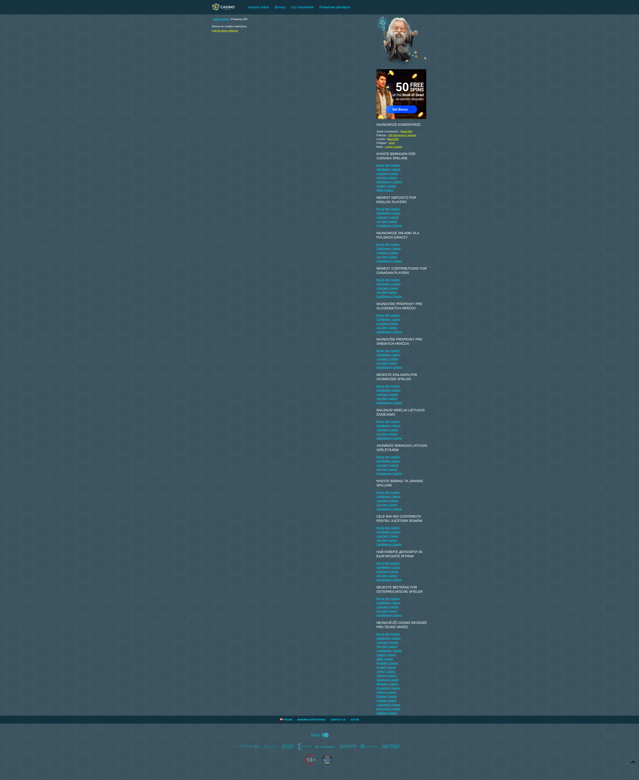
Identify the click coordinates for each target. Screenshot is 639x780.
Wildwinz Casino (387, 684)
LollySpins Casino (388, 704)
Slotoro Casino (386, 692)
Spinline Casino (386, 713)
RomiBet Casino (387, 663)
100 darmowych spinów (402, 135)
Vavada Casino (386, 700)
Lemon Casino (393, 146)
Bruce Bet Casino (388, 165)
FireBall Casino (386, 696)
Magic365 (406, 131)
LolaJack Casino (387, 173)
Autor (355, 719)
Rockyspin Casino (388, 709)
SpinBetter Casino (388, 169)
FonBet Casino (386, 667)
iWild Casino (384, 190)
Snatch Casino (386, 186)
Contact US (338, 719)
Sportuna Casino (387, 680)
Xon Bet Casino (386, 177)
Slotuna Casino (386, 675)
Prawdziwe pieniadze (335, 7)
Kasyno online (258, 7)
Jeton (391, 143)
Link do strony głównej (225, 30)
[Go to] (401, 93)
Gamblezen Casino (389, 182)
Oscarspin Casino (388, 688)
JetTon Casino (385, 671)
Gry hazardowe (302, 7)
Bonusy (280, 7)
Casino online (221, 19)
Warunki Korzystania (311, 719)
